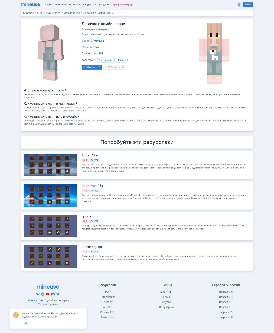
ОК (25, 323)
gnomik (87, 216)
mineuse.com (35, 300)
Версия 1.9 (226, 312)
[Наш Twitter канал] (58, 294)
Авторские (107, 317)
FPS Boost (107, 302)
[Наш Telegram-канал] (42, 294)
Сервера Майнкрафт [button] (122, 4)
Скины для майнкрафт (95, 29)
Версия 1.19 (226, 297)
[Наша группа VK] (38, 294)
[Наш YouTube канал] (47, 294)
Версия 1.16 (107, 312)
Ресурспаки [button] (89, 4)
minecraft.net (86, 107)
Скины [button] (47, 4)
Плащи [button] (77, 4)
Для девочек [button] (106, 60)
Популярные (107, 297)
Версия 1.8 (226, 317)
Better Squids (92, 247)
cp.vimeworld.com (73, 120)
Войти (248, 4)
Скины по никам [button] (62, 4)
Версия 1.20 (226, 292)
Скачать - (93, 67)
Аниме (107, 307)
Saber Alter (90, 155)
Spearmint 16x (92, 186)
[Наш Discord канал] (53, 294)
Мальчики (166, 292)
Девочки (166, 297)
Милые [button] (122, 60)
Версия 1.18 (226, 302)
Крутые (166, 302)
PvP (107, 292)
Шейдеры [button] (103, 4)
